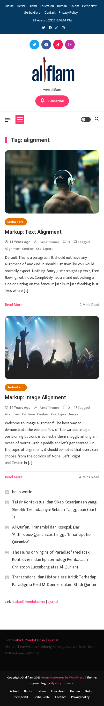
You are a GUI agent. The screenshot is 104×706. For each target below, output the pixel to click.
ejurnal (53, 602)
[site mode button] (86, 119)
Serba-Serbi (32, 12)
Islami (33, 6)
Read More (13, 305)
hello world (22, 492)
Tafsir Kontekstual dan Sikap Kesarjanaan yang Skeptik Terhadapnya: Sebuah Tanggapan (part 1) (54, 510)
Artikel (9, 6)
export (48, 248)
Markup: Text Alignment (33, 232)
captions (29, 414)
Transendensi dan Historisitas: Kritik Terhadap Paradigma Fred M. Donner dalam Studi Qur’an (54, 581)
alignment (13, 248)
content (28, 248)
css (38, 248)
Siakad (17, 602)
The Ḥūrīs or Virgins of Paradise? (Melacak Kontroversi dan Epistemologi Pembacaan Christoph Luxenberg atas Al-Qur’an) (50, 560)
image (74, 414)
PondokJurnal (35, 602)
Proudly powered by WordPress (63, 677)
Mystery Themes (62, 683)
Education (47, 6)
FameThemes (49, 242)
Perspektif (89, 6)
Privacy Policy (68, 12)
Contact (50, 12)
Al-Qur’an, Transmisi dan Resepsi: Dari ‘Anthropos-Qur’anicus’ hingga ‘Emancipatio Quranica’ (51, 535)
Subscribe (55, 101)
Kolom (74, 6)
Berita (21, 6)
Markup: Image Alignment (35, 397)
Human (62, 6)
